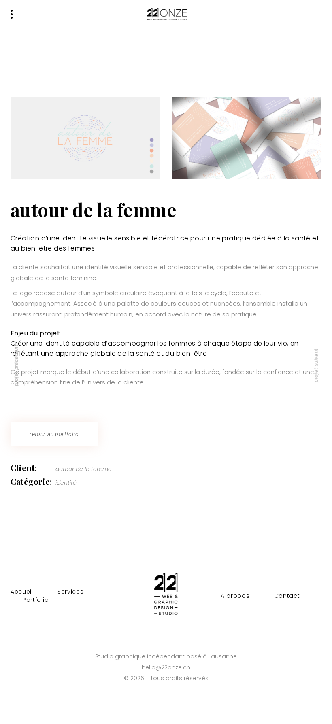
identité (66, 482)
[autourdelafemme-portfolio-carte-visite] (246, 138)
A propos (235, 596)
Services (70, 592)
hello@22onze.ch (166, 667)
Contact (287, 596)
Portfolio (36, 600)
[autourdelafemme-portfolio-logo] (85, 138)
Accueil (22, 592)
